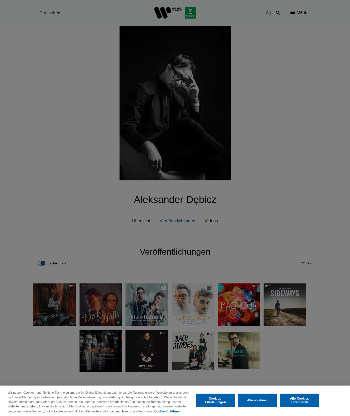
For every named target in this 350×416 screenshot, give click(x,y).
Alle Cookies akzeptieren (299, 400)
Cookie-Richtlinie (167, 411)
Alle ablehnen (257, 400)
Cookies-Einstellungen (215, 400)
